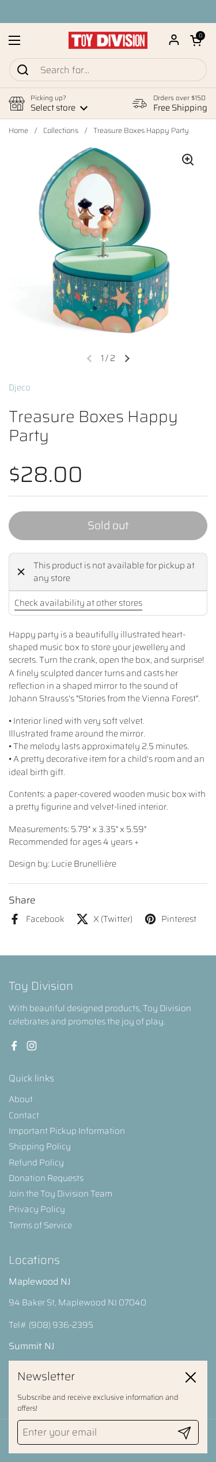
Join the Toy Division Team (60, 1194)
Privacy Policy (37, 1209)
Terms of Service (40, 1225)
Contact (24, 1115)
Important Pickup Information (67, 1131)
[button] (195, 40)
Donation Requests (46, 1178)
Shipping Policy (40, 1146)
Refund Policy (36, 1162)
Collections (60, 130)
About (21, 1099)
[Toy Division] (108, 40)
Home (18, 130)
